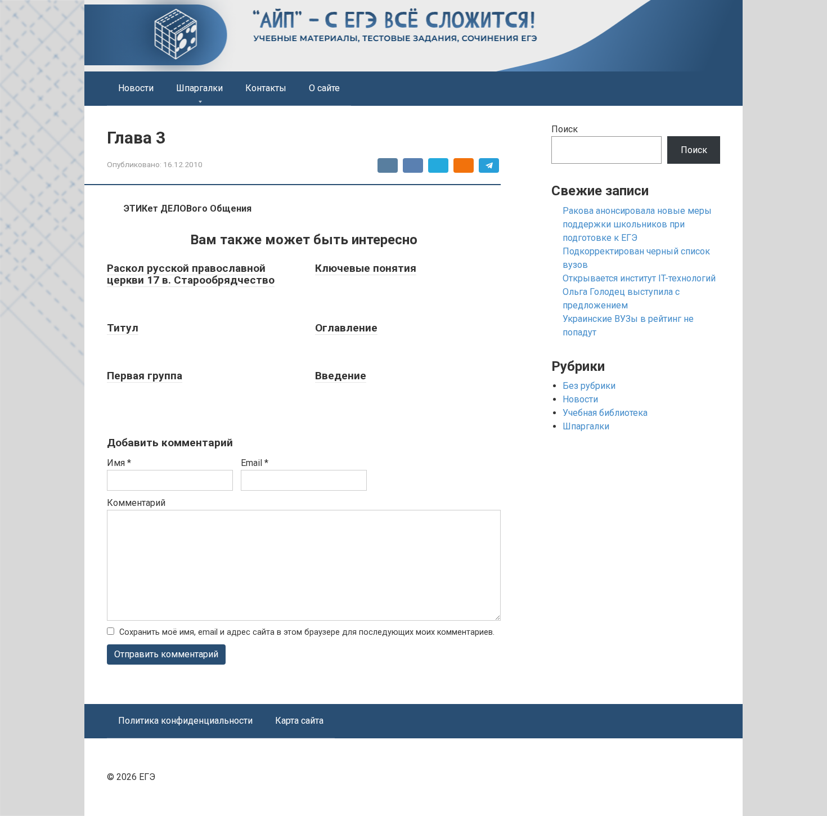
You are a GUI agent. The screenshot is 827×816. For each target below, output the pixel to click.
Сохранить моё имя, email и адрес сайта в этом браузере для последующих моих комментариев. (307, 632)
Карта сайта (299, 720)
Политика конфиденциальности (185, 720)
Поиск (564, 129)
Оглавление (346, 327)
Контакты (265, 88)
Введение (340, 375)
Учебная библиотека (605, 412)
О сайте (324, 88)
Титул (122, 327)
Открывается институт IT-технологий (639, 278)
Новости (136, 88)
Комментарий (136, 502)
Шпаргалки (199, 88)
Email (254, 463)
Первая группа (144, 375)
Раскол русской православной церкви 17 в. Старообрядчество (191, 274)
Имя (119, 463)
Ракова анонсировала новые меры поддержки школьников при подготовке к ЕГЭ (637, 224)
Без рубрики (589, 385)
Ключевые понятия (365, 268)
